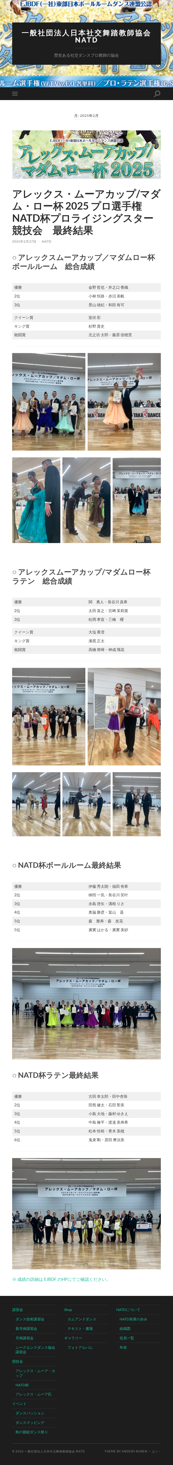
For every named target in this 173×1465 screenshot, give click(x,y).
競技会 (17, 1361)
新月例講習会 (26, 1328)
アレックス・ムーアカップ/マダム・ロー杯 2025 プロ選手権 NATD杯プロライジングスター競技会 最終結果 (86, 212)
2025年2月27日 (24, 241)
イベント (19, 1403)
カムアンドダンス (82, 1319)
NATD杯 (22, 1385)
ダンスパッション (30, 1413)
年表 (123, 1347)
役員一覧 (127, 1338)
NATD (47, 241)
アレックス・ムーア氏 (34, 1394)
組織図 (125, 1328)
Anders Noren (134, 1451)
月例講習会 (25, 1338)
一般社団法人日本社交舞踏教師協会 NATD (86, 36)
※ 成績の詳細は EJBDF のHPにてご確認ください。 (61, 1279)
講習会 (17, 1309)
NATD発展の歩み (133, 1319)
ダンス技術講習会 (30, 1319)
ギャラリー (73, 1338)
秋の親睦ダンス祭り (32, 1432)
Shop (68, 1309)
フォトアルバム (80, 1347)
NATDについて (128, 1309)
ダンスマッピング (30, 1422)
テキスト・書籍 (80, 1328)
